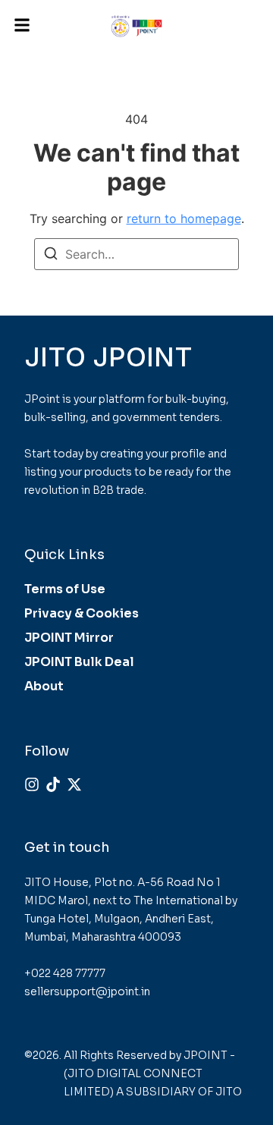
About (44, 686)
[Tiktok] (53, 784)
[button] (22, 25)
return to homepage (184, 218)
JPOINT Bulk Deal (79, 662)
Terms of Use (64, 589)
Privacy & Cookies (81, 613)
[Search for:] (136, 254)
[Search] (51, 256)
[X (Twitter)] (74, 784)
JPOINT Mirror (69, 638)
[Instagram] (31, 784)
